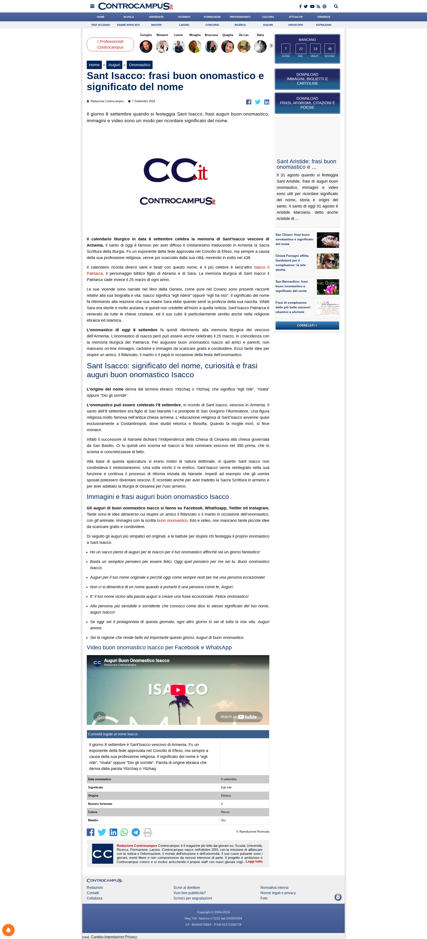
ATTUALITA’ (296, 17)
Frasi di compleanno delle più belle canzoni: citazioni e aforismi (293, 307)
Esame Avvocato (128, 25)
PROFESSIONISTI (240, 17)
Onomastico (139, 65)
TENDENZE (323, 17)
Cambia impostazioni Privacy (114, 937)
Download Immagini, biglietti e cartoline (307, 79)
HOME (100, 17)
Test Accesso (100, 25)
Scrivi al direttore (186, 887)
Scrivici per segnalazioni (192, 898)
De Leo (244, 35)
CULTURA (268, 17)
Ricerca (240, 25)
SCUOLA (128, 17)
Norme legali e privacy (278, 893)
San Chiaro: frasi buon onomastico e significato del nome (294, 239)
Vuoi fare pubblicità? (189, 893)
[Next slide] (271, 45)
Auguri (268, 25)
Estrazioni (323, 25)
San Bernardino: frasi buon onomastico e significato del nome (292, 286)
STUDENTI (184, 17)
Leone (178, 35)
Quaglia (227, 35)
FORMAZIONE (212, 17)
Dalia (260, 35)
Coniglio (146, 35)
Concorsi (212, 25)
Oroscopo (295, 25)
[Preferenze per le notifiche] (8, 930)
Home (94, 65)
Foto (264, 898)
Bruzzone (211, 35)
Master (156, 25)
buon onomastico (172, 520)
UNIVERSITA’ (156, 17)
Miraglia (195, 35)
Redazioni (95, 887)
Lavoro (184, 25)
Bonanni (162, 35)
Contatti (93, 893)
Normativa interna (274, 887)
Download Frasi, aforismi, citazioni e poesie (307, 103)
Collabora (94, 898)
